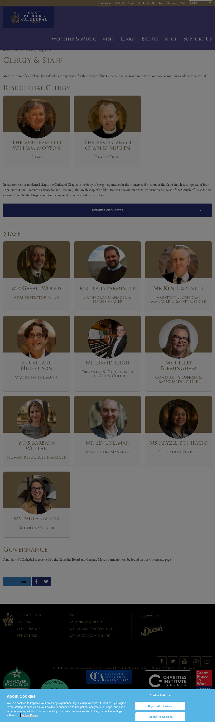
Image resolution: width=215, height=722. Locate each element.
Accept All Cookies (160, 717)
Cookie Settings (160, 695)
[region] (107, 705)
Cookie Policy (29, 715)
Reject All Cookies (160, 706)
